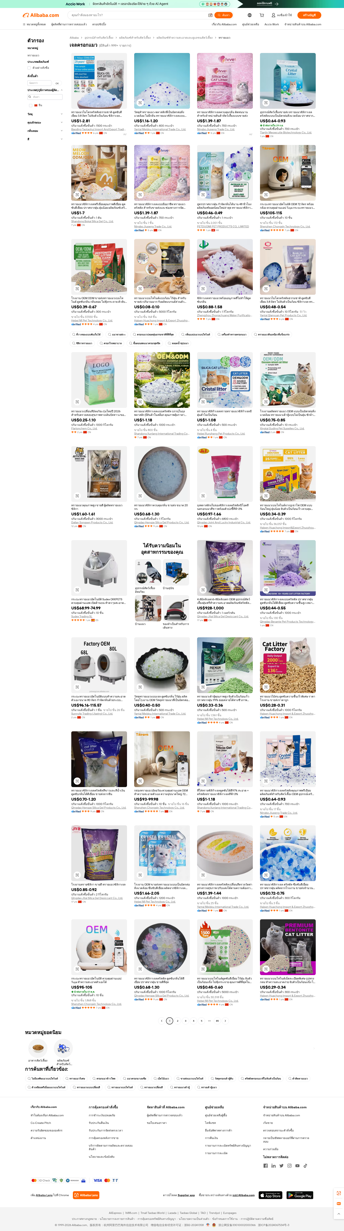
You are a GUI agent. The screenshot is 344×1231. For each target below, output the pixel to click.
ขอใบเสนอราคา (157, 1122)
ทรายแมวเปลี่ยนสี (153, 1087)
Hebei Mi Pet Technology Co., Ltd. (92, 320)
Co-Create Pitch (41, 1122)
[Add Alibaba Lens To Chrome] (86, 1195)
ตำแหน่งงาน (38, 1138)
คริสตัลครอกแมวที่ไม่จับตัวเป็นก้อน (263, 1078)
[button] (210, 15)
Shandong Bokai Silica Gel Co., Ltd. (92, 221)
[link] (339, 1193)
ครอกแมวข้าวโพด (106, 1078)
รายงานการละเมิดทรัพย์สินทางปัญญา (228, 1145)
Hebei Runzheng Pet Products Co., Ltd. (221, 433)
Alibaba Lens (44, 1195)
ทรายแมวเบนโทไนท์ (122, 1087)
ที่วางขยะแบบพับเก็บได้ (88, 334)
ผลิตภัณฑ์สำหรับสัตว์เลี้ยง (135, 37)
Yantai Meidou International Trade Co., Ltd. (160, 129)
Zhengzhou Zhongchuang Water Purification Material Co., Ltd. (225, 315)
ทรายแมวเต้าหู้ (182, 1087)
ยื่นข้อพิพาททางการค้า (218, 1130)
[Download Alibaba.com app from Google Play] (299, 1195)
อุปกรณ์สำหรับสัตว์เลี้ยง (99, 37)
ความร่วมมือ (270, 1149)
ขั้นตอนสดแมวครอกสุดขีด (146, 343)
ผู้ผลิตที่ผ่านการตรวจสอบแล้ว (164, 1115)
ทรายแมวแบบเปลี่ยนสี (88, 1087)
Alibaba (74, 37)
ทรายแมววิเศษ (77, 1078)
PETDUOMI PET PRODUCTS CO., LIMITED (223, 226)
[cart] (263, 15)
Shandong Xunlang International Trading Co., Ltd (162, 433)
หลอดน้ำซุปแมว (180, 343)
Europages (229, 1212)
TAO (203, 1212)
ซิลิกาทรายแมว (84, 343)
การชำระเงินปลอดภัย (102, 1115)
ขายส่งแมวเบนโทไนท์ (192, 1078)
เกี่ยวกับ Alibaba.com (44, 1107)
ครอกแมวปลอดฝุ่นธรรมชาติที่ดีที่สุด (155, 334)
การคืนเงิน (211, 1138)
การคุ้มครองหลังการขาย (103, 1138)
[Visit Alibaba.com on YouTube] (297, 1165)
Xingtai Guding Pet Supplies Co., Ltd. (282, 428)
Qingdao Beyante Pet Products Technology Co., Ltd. (288, 621)
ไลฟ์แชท (210, 1122)
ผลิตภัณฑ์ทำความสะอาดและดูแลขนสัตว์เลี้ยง (185, 37)
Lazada (172, 1212)
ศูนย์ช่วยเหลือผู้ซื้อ (216, 1115)
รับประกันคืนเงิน (99, 1122)
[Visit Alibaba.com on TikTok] (305, 1165)
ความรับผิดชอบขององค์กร (47, 1130)
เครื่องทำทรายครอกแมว (234, 334)
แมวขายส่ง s (118, 334)
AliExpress (115, 1212)
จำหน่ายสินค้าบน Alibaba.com (281, 1115)
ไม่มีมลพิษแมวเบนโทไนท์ (45, 1078)
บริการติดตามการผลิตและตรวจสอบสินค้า (111, 1147)
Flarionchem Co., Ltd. (84, 428)
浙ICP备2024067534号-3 (273, 1225)
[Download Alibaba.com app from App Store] (270, 1195)
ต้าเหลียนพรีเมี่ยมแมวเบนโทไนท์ (48, 1087)
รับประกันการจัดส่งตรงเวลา (106, 1130)
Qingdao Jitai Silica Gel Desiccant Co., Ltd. (223, 616)
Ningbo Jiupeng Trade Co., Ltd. (216, 129)
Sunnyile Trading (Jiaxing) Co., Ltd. (92, 713)
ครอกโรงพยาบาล (113, 343)
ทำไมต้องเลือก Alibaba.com (47, 1115)
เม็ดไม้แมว (163, 1078)
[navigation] (45, 529)
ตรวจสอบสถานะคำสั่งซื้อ (278, 1130)
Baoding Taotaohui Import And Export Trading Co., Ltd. (99, 129)
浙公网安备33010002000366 (237, 1225)
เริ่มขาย (268, 1122)
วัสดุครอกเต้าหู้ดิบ (224, 1078)
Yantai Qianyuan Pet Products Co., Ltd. (283, 315)
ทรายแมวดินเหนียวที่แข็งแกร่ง (273, 334)
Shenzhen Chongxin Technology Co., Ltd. (285, 226)
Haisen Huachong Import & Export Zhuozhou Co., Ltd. (162, 320)
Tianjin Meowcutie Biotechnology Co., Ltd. (286, 132)
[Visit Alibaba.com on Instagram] (289, 1165)
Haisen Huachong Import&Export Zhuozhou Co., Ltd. (288, 527)
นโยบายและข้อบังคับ (101, 1156)
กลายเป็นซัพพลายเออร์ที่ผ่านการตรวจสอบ (286, 1139)
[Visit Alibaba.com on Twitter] (281, 1165)
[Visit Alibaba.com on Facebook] (265, 1165)
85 (217, 1020)
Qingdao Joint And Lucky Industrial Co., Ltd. (224, 522)
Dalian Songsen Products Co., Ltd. (92, 522)
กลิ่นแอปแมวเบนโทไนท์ (197, 334)
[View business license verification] (208, 1225)
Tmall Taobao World (152, 1212)
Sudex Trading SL (81, 616)
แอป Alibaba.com (244, 1195)
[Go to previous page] (161, 1020)
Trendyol (214, 1212)
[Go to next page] (225, 1020)
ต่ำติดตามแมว (300, 1078)
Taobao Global (188, 1212)
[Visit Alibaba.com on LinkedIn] (273, 1165)
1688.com (131, 1212)
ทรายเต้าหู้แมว (209, 1087)
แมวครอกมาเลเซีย (136, 1078)
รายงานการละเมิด (216, 1153)
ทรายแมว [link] (224, 37)
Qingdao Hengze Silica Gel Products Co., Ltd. (161, 522)
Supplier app (186, 1195)
